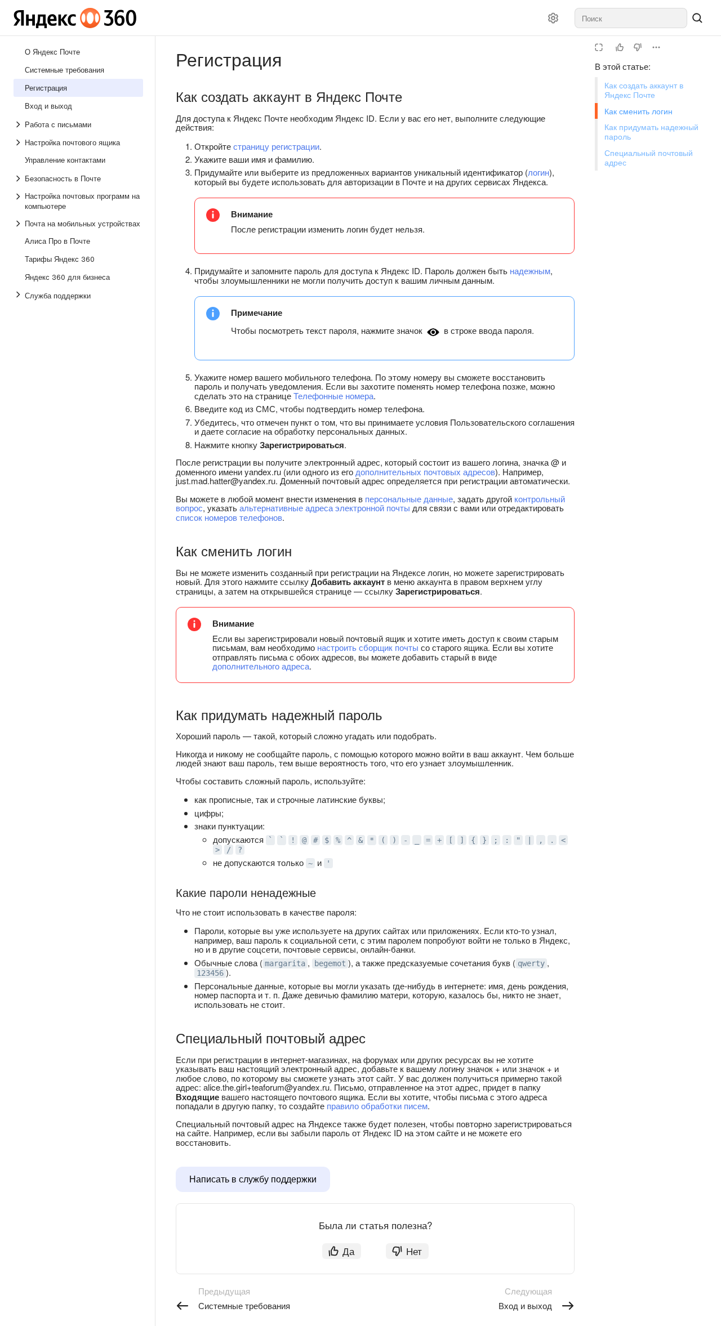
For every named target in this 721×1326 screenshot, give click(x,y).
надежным (530, 270)
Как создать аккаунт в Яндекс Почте (643, 89)
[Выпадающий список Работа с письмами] (19, 124)
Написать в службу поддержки (253, 1178)
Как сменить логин (638, 111)
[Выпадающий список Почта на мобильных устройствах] (19, 223)
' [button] (328, 863)
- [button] (405, 840)
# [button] (315, 840)
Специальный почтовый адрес (648, 157)
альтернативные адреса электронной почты (324, 508)
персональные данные (409, 498)
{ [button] (473, 840)
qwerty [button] (531, 963)
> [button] (217, 849)
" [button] (518, 840)
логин (538, 172)
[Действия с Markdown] (656, 47)
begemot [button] (330, 963)
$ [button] (326, 840)
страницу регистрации (276, 146)
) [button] (394, 840)
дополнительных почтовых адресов (425, 471)
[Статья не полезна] (638, 47)
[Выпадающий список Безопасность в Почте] (19, 178)
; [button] (495, 840)
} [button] (484, 840)
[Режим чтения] (599, 47)
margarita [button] (285, 963)
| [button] (529, 840)
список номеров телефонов (229, 517)
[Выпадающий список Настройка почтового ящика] (19, 142)
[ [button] (450, 840)
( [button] (383, 840)
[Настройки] (553, 18)
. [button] (552, 840)
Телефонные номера (333, 395)
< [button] (563, 840)
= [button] (428, 840)
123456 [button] (210, 972)
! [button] (293, 840)
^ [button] (349, 840)
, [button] (540, 840)
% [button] (338, 840)
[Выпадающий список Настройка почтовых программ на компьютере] (19, 201)
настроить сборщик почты (368, 647)
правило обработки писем (377, 1105)
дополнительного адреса (260, 666)
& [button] (360, 840)
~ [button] (310, 863)
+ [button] (439, 840)
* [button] (372, 840)
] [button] (462, 840)
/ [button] (228, 849)
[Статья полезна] (619, 47)
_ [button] (417, 840)
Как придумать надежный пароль (651, 131)
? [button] (240, 849)
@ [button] (304, 840)
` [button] (270, 840)
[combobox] (631, 18)
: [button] (507, 840)
